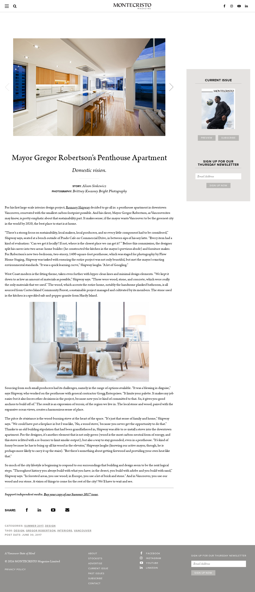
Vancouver (82, 530)
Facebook (224, 6)
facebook (153, 553)
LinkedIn (246, 6)
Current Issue (98, 568)
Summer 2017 (33, 526)
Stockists (95, 558)
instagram (153, 558)
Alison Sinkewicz (94, 186)
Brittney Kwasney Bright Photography (100, 191)
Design (50, 526)
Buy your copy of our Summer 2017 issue (71, 494)
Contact (94, 583)
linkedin (152, 568)
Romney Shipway (78, 207)
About (92, 553)
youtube (152, 563)
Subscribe (228, 138)
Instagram (231, 6)
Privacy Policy (15, 569)
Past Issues (96, 573)
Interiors (64, 530)
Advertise (95, 563)
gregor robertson (41, 530)
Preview (206, 138)
